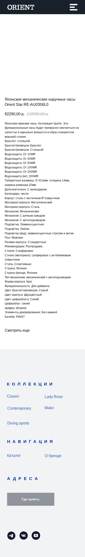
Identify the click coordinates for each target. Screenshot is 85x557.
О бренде (53, 456)
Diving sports (18, 423)
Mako (49, 408)
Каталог (14, 456)
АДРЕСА (23, 478)
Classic (13, 396)
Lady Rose (54, 397)
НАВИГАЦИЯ (31, 441)
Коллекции (31, 384)
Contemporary (19, 408)
